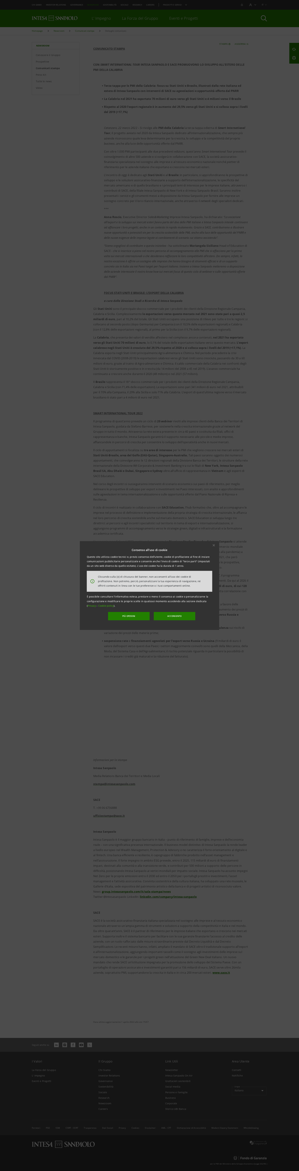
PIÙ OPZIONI (128, 616)
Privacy (92, 605)
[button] (213, 545)
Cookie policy (106, 605)
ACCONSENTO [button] (174, 616)
